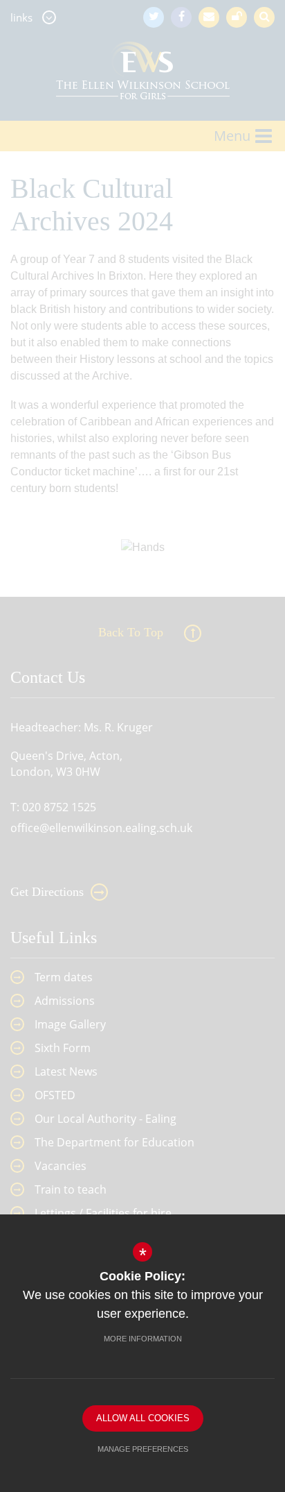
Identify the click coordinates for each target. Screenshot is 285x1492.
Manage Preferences (143, 1449)
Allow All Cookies (143, 1418)
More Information (143, 1338)
